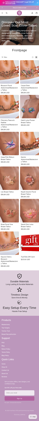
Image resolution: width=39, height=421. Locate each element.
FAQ (3, 342)
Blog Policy (5, 355)
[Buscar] (6, 13)
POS (17, 410)
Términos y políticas (19, 414)
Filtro (5, 57)
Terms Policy (6, 352)
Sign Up (19, 398)
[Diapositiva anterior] (2, 8)
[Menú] (2, 13)
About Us (5, 373)
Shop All (4, 367)
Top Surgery (6, 328)
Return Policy (6, 349)
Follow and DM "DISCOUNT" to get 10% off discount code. (19, 2)
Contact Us (5, 370)
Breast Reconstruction (9, 334)
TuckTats (12, 410)
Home (3, 364)
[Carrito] (36, 13)
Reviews (4, 377)
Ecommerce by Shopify (27, 410)
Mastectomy (6, 324)
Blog (3, 346)
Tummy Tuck (6, 331)
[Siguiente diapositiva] (37, 8)
